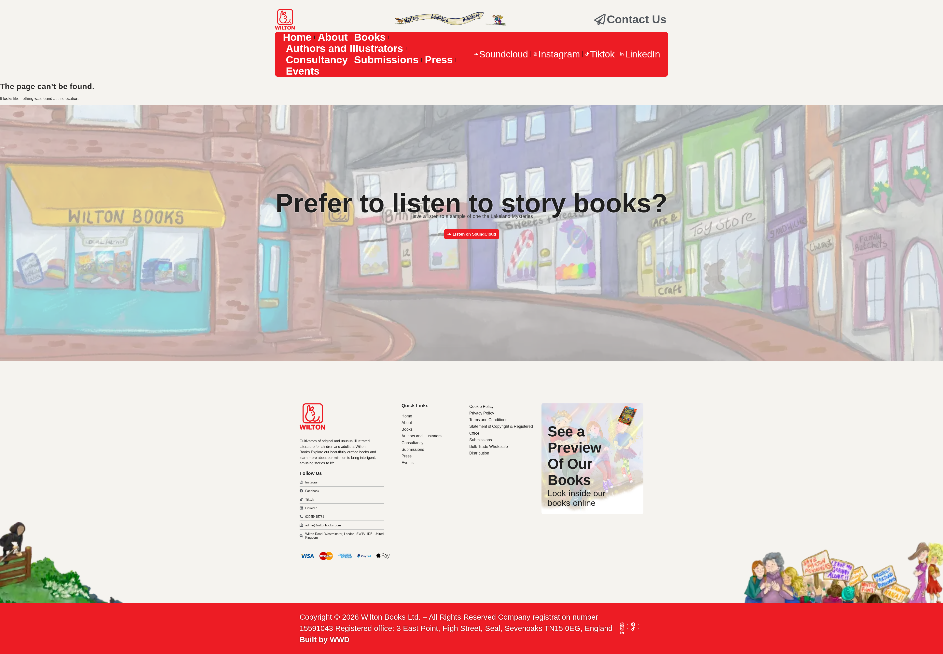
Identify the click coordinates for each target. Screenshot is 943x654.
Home (297, 37)
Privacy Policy (481, 413)
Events (302, 71)
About (333, 37)
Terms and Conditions (488, 420)
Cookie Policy (481, 406)
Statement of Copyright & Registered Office (501, 429)
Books (370, 37)
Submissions (386, 60)
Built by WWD (324, 639)
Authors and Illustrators (344, 48)
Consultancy (317, 60)
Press (439, 60)
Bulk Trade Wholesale (488, 446)
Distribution (479, 453)
